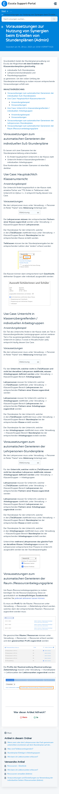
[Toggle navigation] (55, 4)
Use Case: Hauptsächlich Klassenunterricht (26, 98)
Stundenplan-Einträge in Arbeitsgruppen (23, 753)
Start (4, 11)
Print (9, 733)
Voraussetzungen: (19, 105)
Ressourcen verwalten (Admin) (19, 774)
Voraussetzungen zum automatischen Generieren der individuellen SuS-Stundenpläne (30, 94)
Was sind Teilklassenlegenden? (20, 749)
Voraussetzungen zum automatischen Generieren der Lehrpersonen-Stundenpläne (30, 122)
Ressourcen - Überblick (16, 766)
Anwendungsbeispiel (20, 102)
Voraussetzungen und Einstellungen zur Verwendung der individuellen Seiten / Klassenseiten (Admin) (30, 779)
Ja (37, 717)
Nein (25, 717)
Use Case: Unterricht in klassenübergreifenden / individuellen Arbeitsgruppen (28, 109)
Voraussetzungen (18, 117)
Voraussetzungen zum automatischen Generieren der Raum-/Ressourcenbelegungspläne (30, 127)
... (11, 11)
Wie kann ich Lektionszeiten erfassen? (22, 757)
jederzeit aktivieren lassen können (29, 598)
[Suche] (54, 19)
